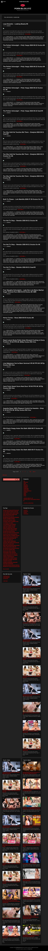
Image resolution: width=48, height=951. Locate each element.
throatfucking (14, 358)
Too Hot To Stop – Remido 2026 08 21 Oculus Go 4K (21, 244)
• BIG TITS (25, 484)
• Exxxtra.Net (5, 578)
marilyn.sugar (17, 309)
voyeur (28, 358)
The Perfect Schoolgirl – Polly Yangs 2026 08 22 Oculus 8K (24, 45)
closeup (40, 36)
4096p (27, 304)
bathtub (30, 441)
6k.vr (31, 377)
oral (11, 403)
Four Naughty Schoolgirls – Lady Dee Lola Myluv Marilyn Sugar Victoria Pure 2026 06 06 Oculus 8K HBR (23, 291)
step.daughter (24, 238)
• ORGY (24, 494)
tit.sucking (34, 311)
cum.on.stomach (16, 59)
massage (31, 147)
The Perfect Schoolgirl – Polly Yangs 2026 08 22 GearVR (23, 111)
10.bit (17, 190)
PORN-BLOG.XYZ (22, 8)
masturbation (22, 309)
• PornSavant (25, 513)
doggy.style (25, 37)
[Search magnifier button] (19, 479)
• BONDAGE (25, 485)
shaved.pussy (25, 38)
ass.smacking (31, 234)
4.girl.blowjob (23, 304)
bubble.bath (5, 442)
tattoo (6, 215)
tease (9, 215)
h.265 (25, 59)
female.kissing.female (7, 306)
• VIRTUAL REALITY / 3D (28, 498)
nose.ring (4, 310)
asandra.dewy (35, 419)
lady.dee (8, 309)
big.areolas (36, 234)
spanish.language (39, 214)
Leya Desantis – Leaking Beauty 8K (15, 24)
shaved (39, 60)
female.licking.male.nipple (25, 306)
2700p (22, 79)
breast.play (37, 36)
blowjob (28, 36)
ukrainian (41, 422)
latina (38, 213)
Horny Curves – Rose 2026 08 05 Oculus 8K (18, 318)
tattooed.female (38, 38)
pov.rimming (35, 310)
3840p (22, 330)
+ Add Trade (5, 580)
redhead (15, 38)
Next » (34, 471)
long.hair (31, 59)
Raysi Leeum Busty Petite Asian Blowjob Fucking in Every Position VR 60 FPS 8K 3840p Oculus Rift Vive (24, 341)
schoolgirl (17, 311)
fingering (12, 147)
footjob (38, 442)
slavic (34, 422)
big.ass (39, 234)
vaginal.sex (5, 381)
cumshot (20, 37)
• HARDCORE (25, 488)
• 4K (24, 481)
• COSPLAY (25, 487)
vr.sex (31, 358)
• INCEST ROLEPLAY (27, 490)
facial (40, 305)
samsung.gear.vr (26, 125)
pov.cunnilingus (29, 310)
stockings (10, 358)
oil (17, 422)
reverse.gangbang (12, 311)
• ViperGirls (25, 510)
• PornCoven (25, 511)
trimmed (37, 311)
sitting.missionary (6, 238)
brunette (10, 259)
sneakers (13, 238)
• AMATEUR (25, 482)
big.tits (25, 36)
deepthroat (36, 355)
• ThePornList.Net (6, 576)
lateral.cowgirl (5, 332)
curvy (23, 259)
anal (33, 400)
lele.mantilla (41, 213)
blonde (35, 79)
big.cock (39, 419)
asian (37, 354)
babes (13, 355)
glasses (15, 147)
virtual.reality (18, 61)
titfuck (42, 38)
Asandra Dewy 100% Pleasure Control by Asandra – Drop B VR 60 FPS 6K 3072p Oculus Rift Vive (23, 409)
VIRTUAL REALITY (9, 36)
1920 (22, 102)
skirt (10, 238)
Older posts (4, 475)
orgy (17, 310)
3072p (22, 377)
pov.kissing (22, 214)
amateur (34, 354)
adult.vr (31, 354)
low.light (28, 147)
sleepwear (24, 333)
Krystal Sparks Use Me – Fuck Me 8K (30, 863)
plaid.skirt (24, 60)
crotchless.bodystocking (9, 37)
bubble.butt (5, 213)
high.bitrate (5, 309)
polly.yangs (28, 60)
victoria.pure (41, 311)
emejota (9, 147)
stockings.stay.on (31, 38)
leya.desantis (39, 37)
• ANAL (24, 483)
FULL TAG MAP (6, 568)
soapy (17, 444)
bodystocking (32, 36)
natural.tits (11, 38)
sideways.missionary (11, 333)
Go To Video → (28, 34)
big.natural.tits (21, 36)
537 (30, 471)
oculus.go (9, 104)
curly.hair (22, 331)
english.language (35, 305)
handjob (31, 37)
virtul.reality (10, 312)
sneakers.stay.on (19, 238)
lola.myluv (12, 309)
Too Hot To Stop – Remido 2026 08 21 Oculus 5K (20, 220)
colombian (16, 213)
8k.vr (17, 36)
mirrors (11, 422)
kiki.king (11, 443)
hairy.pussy (35, 331)
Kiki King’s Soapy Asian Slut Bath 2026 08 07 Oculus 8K (23, 428)
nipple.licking (39, 309)
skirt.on (9, 61)
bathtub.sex (34, 441)
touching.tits (19, 358)
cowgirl (11, 59)
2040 (22, 464)
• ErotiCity (25, 512)
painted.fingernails (21, 310)
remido (19, 237)
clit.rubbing (34, 146)
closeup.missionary (6, 59)
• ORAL (24, 493)
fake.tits (31, 213)
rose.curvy (5, 333)
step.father (29, 238)
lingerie (4, 422)
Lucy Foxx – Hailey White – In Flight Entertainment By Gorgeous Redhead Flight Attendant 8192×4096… (30, 917)
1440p (17, 123)
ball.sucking (5, 378)
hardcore (35, 37)
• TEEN (24, 495)
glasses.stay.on (20, 147)
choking (13, 305)
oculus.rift (20, 60)
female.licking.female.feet (15, 306)
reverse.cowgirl (20, 38)
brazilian (12, 378)
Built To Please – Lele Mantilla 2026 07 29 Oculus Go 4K (23, 199)
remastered (40, 310)
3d (24, 354)
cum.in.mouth (25, 305)
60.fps (25, 79)
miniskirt (34, 59)
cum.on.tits (24, 213)
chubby (4, 331)
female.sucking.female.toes (35, 306)
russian (28, 237)
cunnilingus (32, 355)
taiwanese (20, 444)
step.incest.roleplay (35, 238)
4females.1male (31, 304)
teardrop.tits (14, 61)
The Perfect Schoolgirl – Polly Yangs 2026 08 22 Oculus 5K (24, 66)
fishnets (28, 37)
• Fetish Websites (6, 577)
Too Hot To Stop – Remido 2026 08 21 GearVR (19, 267)
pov (31, 60)
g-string (41, 442)
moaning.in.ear (5, 60)
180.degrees (18, 79)
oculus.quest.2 (15, 60)
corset (13, 259)
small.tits (13, 444)
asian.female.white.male (7, 355)
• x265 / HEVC (26, 489)
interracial (8, 443)
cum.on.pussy (16, 37)
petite (21, 422)
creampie (41, 146)
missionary (7, 38)
